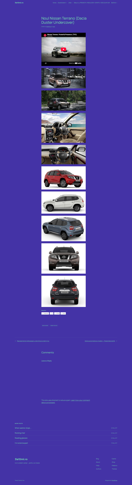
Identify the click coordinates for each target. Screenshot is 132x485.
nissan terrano (53, 325)
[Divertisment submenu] (66, 2)
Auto (54, 26)
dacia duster (45, 325)
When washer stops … (23, 428)
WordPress (114, 480)
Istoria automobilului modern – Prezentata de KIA (100, 341)
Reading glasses (21, 438)
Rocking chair (20, 433)
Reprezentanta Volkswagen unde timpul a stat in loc (33, 341)
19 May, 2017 (114, 443)
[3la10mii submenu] (116, 2)
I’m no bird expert (21, 443)
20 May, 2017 (114, 428)
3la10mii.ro (19, 3)
